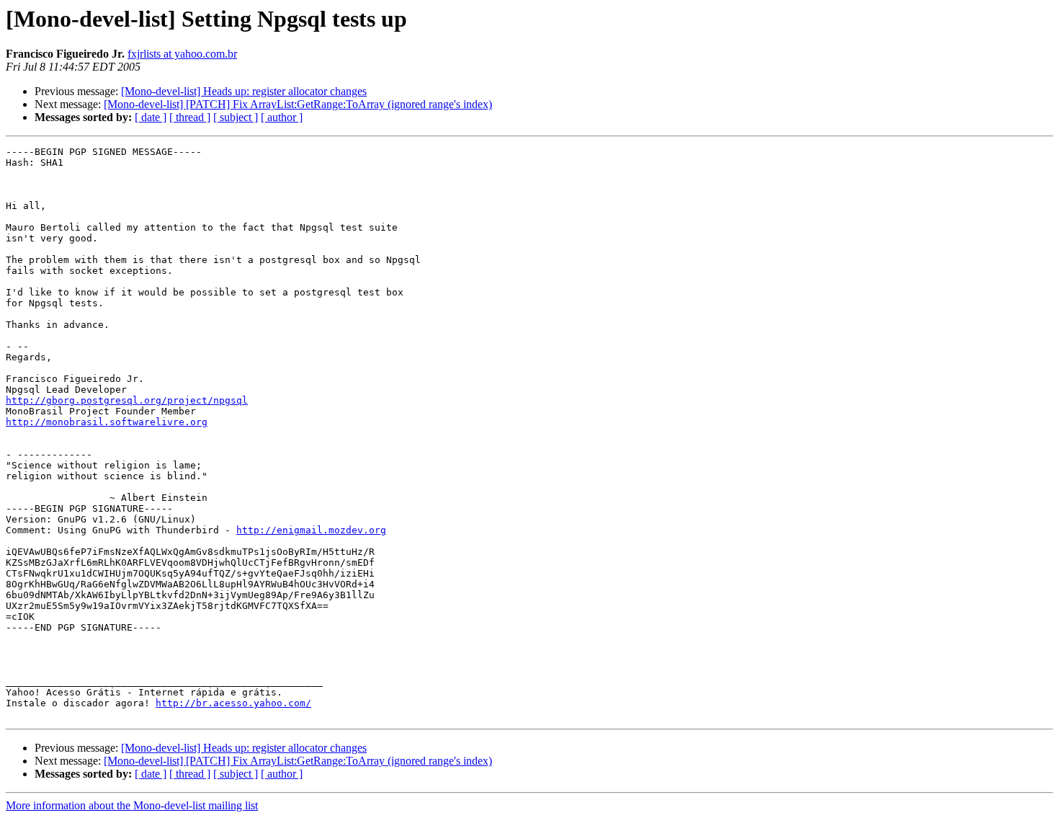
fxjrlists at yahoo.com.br (182, 54)
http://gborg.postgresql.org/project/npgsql (127, 400)
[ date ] (150, 117)
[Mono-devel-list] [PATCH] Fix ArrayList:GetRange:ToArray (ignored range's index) (298, 104)
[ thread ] (189, 117)
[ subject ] (235, 117)
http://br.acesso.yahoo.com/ (233, 703)
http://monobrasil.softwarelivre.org (106, 422)
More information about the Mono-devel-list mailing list (132, 805)
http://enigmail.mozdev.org (311, 530)
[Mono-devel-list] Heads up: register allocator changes (244, 91)
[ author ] (282, 117)
